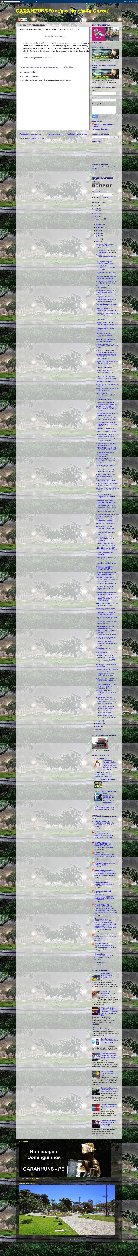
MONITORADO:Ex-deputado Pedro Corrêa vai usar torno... (107, 377)
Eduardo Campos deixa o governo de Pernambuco (105, 656)
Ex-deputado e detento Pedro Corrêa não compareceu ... (106, 273)
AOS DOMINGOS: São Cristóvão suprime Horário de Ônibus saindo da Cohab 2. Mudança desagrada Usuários (105, 874)
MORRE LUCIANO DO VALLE (106, 431)
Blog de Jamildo (100, 806)
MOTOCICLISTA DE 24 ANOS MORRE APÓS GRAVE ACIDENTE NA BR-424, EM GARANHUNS (105, 845)
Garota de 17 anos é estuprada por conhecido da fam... (106, 444)
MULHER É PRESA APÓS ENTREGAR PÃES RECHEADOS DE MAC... (105, 568)
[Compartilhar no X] (68, 67)
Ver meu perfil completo (100, 129)
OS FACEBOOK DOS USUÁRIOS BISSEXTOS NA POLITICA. (105, 775)
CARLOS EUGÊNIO (101, 758)
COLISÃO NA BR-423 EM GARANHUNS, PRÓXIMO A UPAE (106, 692)
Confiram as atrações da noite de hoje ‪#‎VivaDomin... (107, 314)
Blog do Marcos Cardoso (103, 935)
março (98, 721)
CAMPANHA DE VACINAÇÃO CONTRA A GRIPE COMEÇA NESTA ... (106, 408)
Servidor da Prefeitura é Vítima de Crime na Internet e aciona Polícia (109, 1106)
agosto (98, 230)
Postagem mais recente (30, 134)
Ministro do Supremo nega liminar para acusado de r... (106, 544)
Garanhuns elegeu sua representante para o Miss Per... (105, 532)
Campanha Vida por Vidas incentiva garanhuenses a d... (107, 578)
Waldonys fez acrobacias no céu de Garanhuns (107, 286)
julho (98, 233)
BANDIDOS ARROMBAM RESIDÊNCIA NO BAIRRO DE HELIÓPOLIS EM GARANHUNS (108, 798)
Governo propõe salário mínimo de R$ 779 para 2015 (107, 484)
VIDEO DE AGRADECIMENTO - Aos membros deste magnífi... (107, 549)
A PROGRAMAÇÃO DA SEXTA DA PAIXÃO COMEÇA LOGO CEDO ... (106, 460)
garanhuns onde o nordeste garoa (104, 125)
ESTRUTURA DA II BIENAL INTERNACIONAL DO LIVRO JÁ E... (106, 245)
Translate (108, 197)
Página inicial (54, 134)
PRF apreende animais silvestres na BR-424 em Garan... (107, 604)
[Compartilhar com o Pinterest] (72, 67)
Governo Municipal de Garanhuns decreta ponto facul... (105, 496)
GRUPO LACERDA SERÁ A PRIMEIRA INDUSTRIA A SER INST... (107, 345)
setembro (99, 227)
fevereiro (99, 723)
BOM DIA (106, 781)
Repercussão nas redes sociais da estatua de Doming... (106, 305)
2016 (96, 211)
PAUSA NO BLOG (100, 865)
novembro (100, 222)
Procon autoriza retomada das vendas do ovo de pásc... (106, 593)
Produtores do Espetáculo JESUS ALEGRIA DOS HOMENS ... (105, 588)
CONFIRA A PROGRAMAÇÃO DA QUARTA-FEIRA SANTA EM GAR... (107, 489)
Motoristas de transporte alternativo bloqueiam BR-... (106, 698)
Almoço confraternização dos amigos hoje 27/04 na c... (106, 300)
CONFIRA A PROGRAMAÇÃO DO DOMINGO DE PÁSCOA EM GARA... (106, 424)
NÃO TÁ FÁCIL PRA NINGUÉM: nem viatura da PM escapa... (106, 449)
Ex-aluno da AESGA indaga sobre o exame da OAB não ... (107, 501)
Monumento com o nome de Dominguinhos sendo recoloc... (107, 251)
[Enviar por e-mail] (64, 67)
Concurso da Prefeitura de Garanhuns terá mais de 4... (106, 403)
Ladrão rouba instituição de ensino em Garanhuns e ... (106, 470)
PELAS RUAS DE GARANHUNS (105, 792)
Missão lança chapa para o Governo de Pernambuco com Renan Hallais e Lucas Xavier (103, 835)
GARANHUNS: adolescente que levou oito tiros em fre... (107, 702)
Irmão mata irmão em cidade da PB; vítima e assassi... (107, 439)
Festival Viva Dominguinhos (105, 523)
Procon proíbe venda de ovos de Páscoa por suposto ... (107, 670)
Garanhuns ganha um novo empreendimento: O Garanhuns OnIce (109, 1040)
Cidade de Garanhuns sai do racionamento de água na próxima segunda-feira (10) (105, 947)
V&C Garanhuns (100, 832)
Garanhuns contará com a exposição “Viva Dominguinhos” (105, 454)
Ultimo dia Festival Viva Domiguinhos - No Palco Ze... (107, 309)
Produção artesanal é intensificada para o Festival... (107, 394)
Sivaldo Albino (99, 954)
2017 (96, 208)
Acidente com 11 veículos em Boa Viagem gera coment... (106, 558)
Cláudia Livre (99, 853)
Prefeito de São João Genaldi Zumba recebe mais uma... (106, 418)
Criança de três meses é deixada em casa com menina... (107, 366)
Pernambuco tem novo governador (103, 649)
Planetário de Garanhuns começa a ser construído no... (107, 582)
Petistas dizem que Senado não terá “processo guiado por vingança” (105, 808)
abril (98, 241)
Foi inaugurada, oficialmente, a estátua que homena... (106, 340)
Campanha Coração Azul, (104, 381)
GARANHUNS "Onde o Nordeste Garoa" (62, 11)
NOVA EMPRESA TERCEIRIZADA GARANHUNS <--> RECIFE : (107, 976)
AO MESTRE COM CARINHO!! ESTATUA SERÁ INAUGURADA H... (106, 356)
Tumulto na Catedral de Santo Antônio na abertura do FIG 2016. (109, 1089)
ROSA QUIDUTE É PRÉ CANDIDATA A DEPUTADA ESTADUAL (105, 538)
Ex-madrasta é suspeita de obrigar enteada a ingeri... (105, 707)
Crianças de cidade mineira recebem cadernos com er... (106, 480)
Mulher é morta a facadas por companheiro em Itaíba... (106, 613)
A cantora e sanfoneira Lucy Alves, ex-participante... (105, 475)
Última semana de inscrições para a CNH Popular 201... (106, 466)
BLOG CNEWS (99, 963)
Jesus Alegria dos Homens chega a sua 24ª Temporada (107, 515)
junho (98, 236)
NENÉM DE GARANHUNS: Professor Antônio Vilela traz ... (107, 351)
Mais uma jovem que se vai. (102, 1028)
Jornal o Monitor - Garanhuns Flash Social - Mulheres (106, 638)
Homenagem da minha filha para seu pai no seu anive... (107, 414)
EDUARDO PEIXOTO (101, 943)
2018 (96, 205)
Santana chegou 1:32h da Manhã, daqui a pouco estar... (107, 323)
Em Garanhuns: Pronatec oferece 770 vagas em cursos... (104, 372)
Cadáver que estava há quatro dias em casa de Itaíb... (106, 618)
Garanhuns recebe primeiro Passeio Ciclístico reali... (105, 609)
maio (98, 239)
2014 (96, 216)
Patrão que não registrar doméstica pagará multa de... (106, 562)
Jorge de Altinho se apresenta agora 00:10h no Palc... (106, 291)
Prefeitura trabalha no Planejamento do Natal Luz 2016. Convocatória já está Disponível (109, 1056)
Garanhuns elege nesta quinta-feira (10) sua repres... (106, 573)
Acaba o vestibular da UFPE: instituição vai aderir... (105, 661)
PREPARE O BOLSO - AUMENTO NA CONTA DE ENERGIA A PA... (105, 267)
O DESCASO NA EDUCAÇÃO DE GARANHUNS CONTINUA (105, 956)
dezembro (100, 219)
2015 (96, 214)
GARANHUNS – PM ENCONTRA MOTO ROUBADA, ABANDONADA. (107, 599)
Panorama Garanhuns (102, 882)
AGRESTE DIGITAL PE (102, 772)
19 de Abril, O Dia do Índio (105, 429)
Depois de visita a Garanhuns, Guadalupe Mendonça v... (106, 277)
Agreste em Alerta (100, 842)
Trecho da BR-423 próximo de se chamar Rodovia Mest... (107, 435)
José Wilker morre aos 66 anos (106, 653)
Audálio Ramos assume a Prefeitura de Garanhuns (105, 527)
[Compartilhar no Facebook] (70, 67)
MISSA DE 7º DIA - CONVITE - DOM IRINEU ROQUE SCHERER (109, 1073)
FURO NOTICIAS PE (101, 905)
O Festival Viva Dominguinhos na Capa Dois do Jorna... (107, 385)
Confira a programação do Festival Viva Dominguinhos (106, 716)
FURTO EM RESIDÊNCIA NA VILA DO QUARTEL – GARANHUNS (106, 686)
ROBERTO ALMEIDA (101, 821)
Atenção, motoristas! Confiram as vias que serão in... (107, 389)
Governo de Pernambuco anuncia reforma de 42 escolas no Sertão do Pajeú (105, 856)
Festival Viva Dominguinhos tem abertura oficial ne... (107, 362)
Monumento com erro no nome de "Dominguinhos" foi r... (106, 282)
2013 (96, 730)
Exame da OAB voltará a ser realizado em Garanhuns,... (106, 506)
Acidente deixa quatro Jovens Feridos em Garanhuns (106, 519)
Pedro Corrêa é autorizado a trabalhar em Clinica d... (105, 398)
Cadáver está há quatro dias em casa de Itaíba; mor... (107, 627)
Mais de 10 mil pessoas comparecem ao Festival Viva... (105, 328)
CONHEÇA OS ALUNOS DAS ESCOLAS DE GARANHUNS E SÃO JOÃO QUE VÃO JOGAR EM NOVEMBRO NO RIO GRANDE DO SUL (105, 910)
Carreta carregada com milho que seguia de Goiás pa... (106, 510)
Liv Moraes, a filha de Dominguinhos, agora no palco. (105, 335)
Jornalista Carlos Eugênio (104, 870)
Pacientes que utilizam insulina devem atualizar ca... (106, 622)
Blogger (82, 1240)
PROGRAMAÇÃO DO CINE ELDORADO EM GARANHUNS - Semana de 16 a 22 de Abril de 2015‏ (109, 1011)
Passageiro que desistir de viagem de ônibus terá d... (105, 674)
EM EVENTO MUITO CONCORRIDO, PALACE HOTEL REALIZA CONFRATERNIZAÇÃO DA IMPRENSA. (104, 897)
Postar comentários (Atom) (34, 138)
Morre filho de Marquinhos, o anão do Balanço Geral (109, 993)
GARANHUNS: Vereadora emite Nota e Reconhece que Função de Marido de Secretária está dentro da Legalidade (110, 764)
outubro (99, 225)
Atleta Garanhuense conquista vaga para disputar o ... (106, 295)
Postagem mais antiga (77, 134)
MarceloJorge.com (101, 919)
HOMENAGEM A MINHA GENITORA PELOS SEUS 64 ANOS (106, 643)
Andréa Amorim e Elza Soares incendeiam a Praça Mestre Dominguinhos (108, 1123)
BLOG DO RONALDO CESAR (104, 863)
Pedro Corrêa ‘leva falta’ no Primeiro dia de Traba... (105, 262)
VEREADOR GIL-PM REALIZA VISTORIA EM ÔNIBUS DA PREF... (106, 680)
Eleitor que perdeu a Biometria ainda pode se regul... (106, 711)
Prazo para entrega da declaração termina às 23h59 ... (106, 256)
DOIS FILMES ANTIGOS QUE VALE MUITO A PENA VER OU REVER (104, 824)
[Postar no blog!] (66, 67)
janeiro (98, 726)
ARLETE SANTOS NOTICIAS (104, 779)
